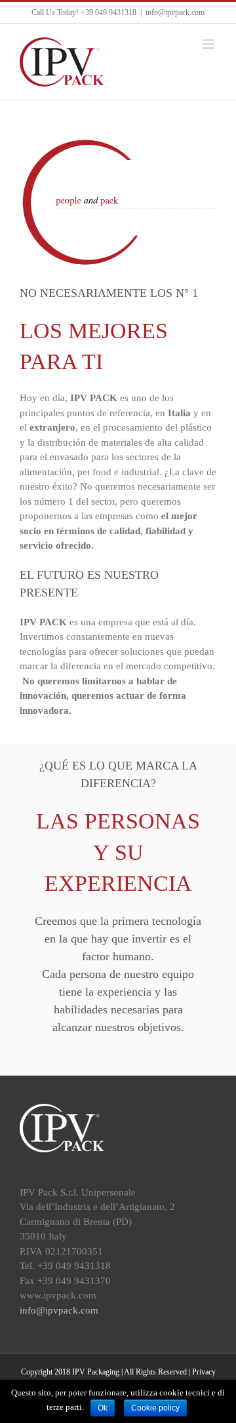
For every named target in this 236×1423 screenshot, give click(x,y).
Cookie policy (155, 1408)
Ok (103, 1408)
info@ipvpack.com (175, 12)
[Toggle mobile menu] (209, 44)
